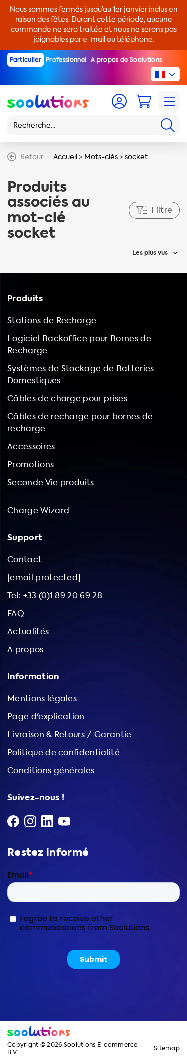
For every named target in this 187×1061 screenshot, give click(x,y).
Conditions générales (50, 770)
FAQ (15, 613)
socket (136, 157)
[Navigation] (169, 101)
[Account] (119, 101)
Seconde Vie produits (50, 482)
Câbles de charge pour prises (67, 398)
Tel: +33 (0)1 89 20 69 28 (54, 595)
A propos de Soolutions (126, 60)
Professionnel (66, 60)
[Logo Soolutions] (48, 101)
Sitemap (167, 1048)
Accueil (65, 157)
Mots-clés (101, 157)
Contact (24, 559)
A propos (25, 649)
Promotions (30, 464)
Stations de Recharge (51, 320)
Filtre (161, 210)
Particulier (26, 60)
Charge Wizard (38, 510)
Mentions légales (42, 698)
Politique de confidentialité (63, 752)
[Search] (168, 125)
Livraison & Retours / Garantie (69, 734)
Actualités (28, 631)
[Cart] (143, 101)
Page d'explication (46, 716)
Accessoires (31, 446)
